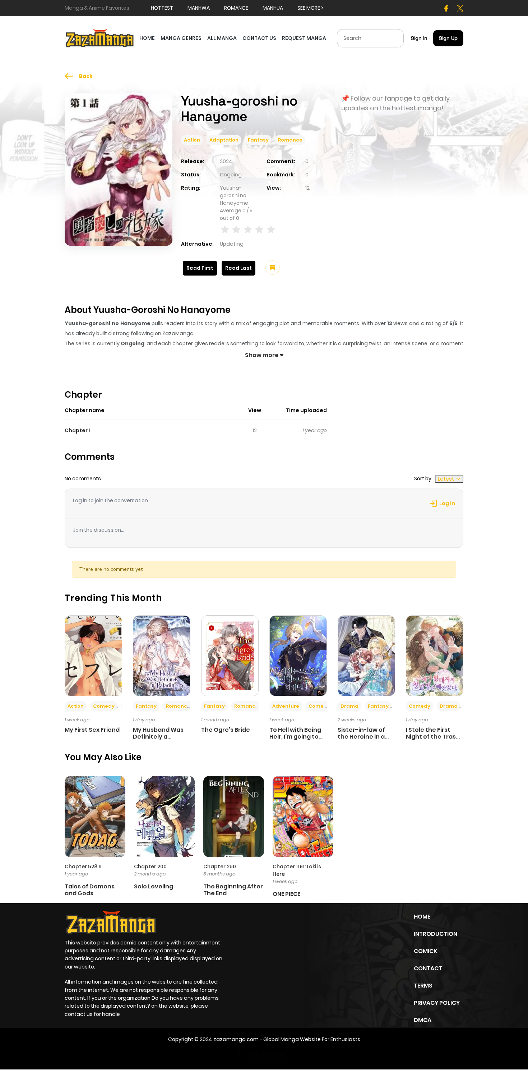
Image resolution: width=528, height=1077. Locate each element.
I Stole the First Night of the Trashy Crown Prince (434, 737)
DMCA (422, 1020)
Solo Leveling (153, 886)
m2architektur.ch (263, 1054)
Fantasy (258, 140)
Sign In (419, 38)
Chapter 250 (219, 866)
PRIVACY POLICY (437, 1003)
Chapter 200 (150, 866)
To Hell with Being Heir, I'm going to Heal (295, 737)
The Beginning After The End (233, 889)
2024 (226, 161)
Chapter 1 (78, 430)
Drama (349, 706)
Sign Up (448, 38)
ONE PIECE (286, 894)
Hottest (162, 7)
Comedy (104, 706)
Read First (199, 268)
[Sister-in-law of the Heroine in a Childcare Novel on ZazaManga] (366, 655)
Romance (290, 140)
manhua (273, 7)
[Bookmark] (272, 267)
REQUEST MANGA (304, 38)
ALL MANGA (222, 38)
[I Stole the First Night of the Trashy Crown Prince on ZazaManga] (434, 655)
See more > (310, 7)
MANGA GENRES (181, 38)
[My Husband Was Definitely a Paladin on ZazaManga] (161, 655)
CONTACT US (259, 38)
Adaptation (223, 140)
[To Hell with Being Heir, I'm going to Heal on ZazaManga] (298, 655)
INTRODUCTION (435, 934)
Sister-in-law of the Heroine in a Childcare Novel (361, 737)
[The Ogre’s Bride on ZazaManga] (230, 655)
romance (236, 7)
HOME (147, 38)
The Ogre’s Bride (225, 730)
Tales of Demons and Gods (90, 889)
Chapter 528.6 (83, 866)
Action (192, 140)
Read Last (238, 268)
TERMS (423, 985)
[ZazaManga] (100, 37)
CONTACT (428, 968)
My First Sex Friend (92, 730)
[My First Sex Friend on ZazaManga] (93, 655)
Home (422, 916)
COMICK (425, 951)
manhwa (198, 7)
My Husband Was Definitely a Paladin (158, 737)
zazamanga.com (236, 1039)
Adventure (285, 706)
